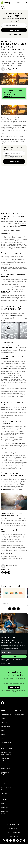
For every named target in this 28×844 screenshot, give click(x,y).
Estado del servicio (6, 742)
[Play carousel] (14, 609)
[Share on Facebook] (2, 572)
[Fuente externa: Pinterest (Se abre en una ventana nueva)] (24, 840)
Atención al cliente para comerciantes (6, 753)
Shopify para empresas (4, 812)
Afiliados (3, 734)
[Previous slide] (10, 609)
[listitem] (14, 597)
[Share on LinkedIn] (8, 572)
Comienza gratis (19, 2)
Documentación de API (6, 788)
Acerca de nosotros (6, 714)
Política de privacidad (14, 832)
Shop (2, 803)
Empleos (3, 718)
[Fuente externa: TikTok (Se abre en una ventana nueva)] (17, 840)
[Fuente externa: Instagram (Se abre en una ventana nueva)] (14, 840)
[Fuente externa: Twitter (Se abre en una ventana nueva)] (7, 840)
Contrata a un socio (6, 764)
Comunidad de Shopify (5, 773)
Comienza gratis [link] (14, 30)
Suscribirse (14, 656)
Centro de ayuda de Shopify (6, 759)
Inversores (4, 722)
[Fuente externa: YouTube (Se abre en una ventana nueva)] (10, 840)
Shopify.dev (4, 783)
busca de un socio (20, 443)
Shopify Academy (6, 768)
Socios (3, 730)
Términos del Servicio (14, 828)
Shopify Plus (4, 807)
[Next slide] (18, 609)
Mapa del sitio (14, 836)
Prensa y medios (5, 726)
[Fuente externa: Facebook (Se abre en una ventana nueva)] (4, 840)
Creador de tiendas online (19, 715)
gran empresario (7, 347)
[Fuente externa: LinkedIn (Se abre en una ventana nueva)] (21, 840)
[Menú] (26, 2)
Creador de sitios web (20, 720)
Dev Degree (4, 793)
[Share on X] (5, 572)
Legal (2, 738)
